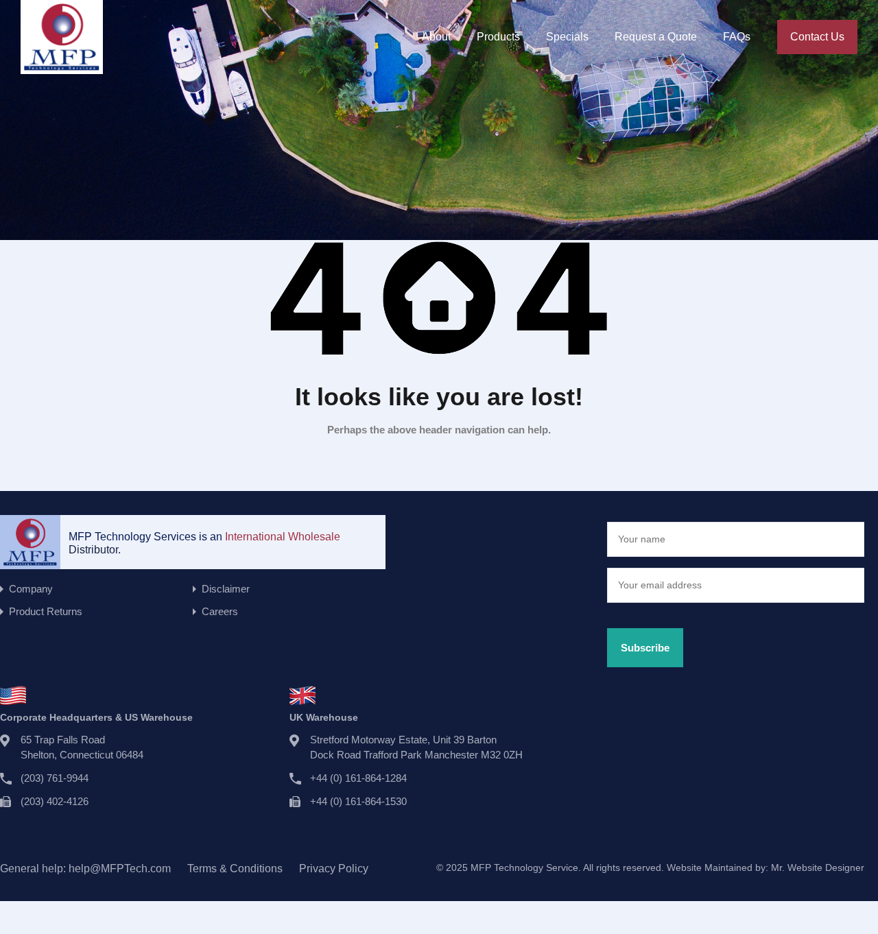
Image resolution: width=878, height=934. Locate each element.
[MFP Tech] (62, 67)
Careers (220, 611)
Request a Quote (656, 37)
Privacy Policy (333, 868)
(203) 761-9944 (54, 778)
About (436, 37)
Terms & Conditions (235, 868)
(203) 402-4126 (54, 801)
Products (498, 37)
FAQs (736, 37)
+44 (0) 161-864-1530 (358, 801)
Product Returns (45, 611)
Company (31, 589)
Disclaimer (226, 589)
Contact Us (817, 37)
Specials (567, 37)
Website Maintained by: (765, 867)
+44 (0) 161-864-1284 (358, 778)
